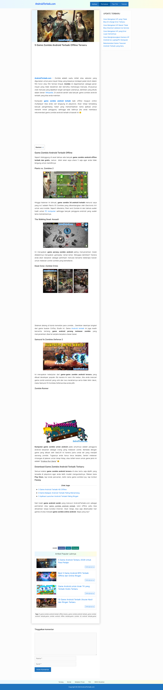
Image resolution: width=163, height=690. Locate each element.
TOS (89, 682)
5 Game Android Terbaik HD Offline (52, 489)
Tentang (61, 682)
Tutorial (124, 4)
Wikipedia (49, 93)
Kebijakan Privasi (80, 682)
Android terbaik (77, 328)
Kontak (69, 682)
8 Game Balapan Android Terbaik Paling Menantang (59, 493)
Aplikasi (94, 4)
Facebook (61, 548)
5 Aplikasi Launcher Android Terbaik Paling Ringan (58, 496)
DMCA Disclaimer (100, 682)
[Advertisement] (66, 61)
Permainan (104, 4)
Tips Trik (115, 4)
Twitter (68, 548)
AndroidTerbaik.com (43, 78)
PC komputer (50, 211)
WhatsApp (75, 548)
